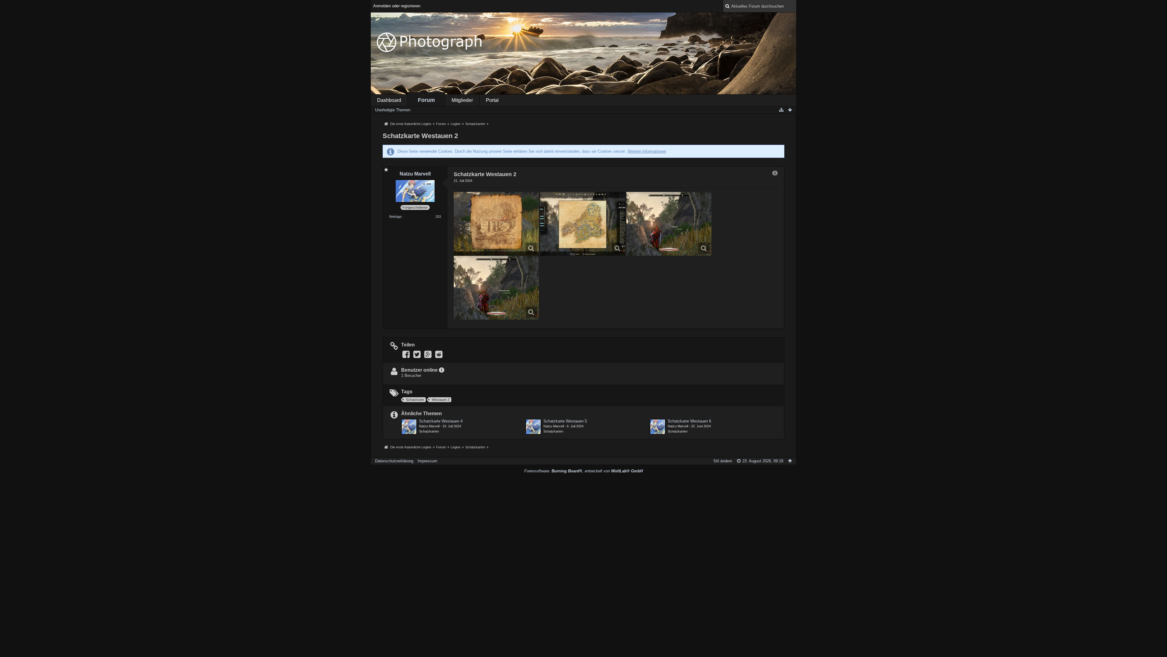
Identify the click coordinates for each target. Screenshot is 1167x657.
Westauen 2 (440, 399)
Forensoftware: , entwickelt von (583, 471)
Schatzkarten (429, 431)
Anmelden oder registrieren (396, 6)
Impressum (427, 461)
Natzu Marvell (429, 426)
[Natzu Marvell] (409, 427)
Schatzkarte (415, 399)
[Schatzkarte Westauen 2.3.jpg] (668, 224)
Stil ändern (722, 461)
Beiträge (395, 216)
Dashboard (389, 100)
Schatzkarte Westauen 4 (441, 421)
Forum (426, 100)
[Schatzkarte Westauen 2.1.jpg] (496, 224)
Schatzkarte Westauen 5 (565, 421)
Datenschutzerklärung (394, 461)
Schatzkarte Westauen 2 (420, 136)
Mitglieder (462, 100)
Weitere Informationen (647, 151)
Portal (492, 100)
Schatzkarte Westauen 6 (689, 421)
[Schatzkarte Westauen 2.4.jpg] (496, 288)
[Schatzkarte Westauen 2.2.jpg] (582, 224)
